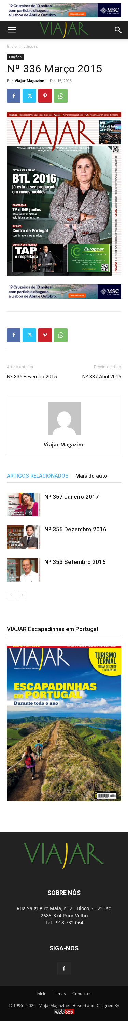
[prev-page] (11, 595)
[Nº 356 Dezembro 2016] (24, 537)
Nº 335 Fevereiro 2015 (32, 377)
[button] (12, 30)
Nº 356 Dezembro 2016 (75, 529)
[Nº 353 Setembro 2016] (24, 570)
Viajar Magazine (29, 80)
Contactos (81, 994)
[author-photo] (64, 435)
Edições (30, 46)
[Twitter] (29, 96)
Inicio (41, 994)
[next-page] (22, 595)
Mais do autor (92, 476)
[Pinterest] (45, 96)
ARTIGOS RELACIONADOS (38, 476)
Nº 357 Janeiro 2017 (71, 496)
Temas (59, 994)
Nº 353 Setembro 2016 (75, 561)
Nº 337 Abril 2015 (101, 377)
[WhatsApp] (61, 96)
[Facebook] (13, 96)
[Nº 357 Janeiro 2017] (24, 504)
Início (12, 46)
